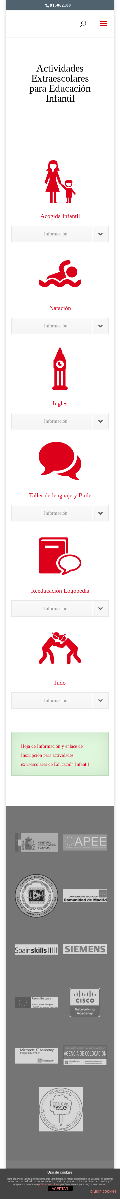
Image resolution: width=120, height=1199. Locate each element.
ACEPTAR (60, 1189)
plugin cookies (103, 1191)
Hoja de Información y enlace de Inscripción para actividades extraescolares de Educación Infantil (55, 755)
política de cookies (48, 1184)
